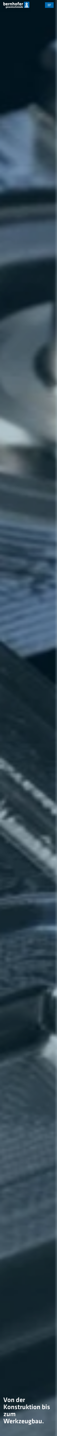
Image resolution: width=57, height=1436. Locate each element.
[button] (49, 5)
